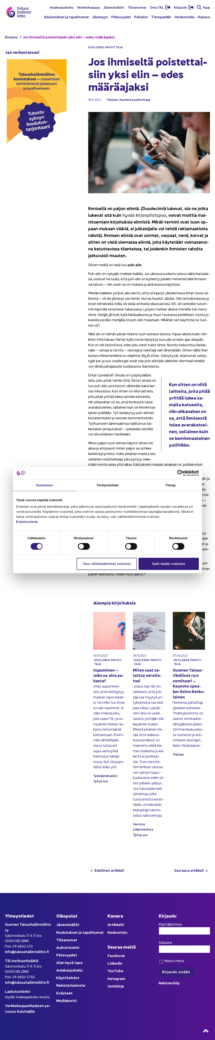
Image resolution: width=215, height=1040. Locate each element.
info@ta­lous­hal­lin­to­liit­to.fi (27, 951)
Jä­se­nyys (100, 16)
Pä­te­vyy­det (121, 16)
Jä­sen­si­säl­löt (113, 7)
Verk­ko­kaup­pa (88, 7)
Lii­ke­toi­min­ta (143, 829)
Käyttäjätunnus (170, 924)
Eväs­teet (64, 992)
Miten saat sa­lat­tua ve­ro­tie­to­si (147, 675)
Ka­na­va (204, 16)
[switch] (84, 546)
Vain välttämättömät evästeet (107, 563)
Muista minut (174, 960)
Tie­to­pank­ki (161, 16)
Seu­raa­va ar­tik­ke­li (189, 870)
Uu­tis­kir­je (116, 986)
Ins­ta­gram (116, 978)
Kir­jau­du (181, 7)
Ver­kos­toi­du (184, 16)
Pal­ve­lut (141, 16)
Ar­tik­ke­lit (116, 924)
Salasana (165, 942)
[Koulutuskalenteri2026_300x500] (37, 157)
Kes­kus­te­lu (117, 932)
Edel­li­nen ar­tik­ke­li (109, 870)
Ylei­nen (112, 99)
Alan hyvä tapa (69, 962)
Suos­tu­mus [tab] (44, 485)
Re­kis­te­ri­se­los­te (70, 985)
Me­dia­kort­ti (66, 1000)
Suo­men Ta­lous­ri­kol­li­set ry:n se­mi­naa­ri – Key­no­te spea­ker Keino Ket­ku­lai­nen (189, 683)
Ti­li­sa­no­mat (137, 7)
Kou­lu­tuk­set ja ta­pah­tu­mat (66, 16)
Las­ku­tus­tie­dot (17, 991)
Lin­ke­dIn (115, 963)
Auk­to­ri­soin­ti (67, 947)
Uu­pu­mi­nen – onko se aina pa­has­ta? (108, 675)
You (111, 970)
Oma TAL (157, 7)
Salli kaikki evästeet (168, 563)
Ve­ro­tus (139, 824)
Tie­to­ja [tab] (170, 485)
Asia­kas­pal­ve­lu (61, 7)
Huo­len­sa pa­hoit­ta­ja (134, 99)
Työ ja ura (100, 781)
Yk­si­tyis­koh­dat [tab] (107, 485)
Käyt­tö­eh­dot (67, 977)
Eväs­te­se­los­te (27, 521)
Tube (118, 970)
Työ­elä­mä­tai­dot (105, 775)
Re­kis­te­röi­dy (169, 982)
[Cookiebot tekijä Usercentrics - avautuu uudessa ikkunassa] (180, 473)
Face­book (116, 955)
